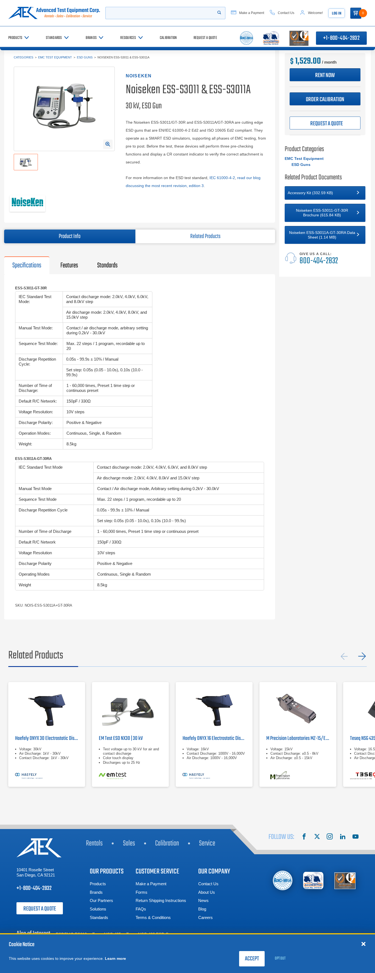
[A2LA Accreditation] (313, 880)
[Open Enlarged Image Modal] (108, 144)
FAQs (141, 909)
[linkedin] (343, 837)
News (203, 900)
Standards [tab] (107, 265)
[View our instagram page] (330, 837)
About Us (206, 892)
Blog (202, 909)
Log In (336, 13)
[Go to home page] (54, 13)
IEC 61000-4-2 (222, 178)
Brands (96, 892)
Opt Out (280, 958)
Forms (141, 892)
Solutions (98, 909)
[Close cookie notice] (363, 943)
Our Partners (101, 900)
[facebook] (304, 837)
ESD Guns (85, 57)
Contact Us (208, 883)
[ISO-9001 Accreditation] (345, 880)
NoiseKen (139, 75)
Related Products (205, 236)
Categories (23, 57)
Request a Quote (39, 908)
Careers (205, 917)
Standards (99, 917)
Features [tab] (69, 265)
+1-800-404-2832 (341, 38)
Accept (252, 958)
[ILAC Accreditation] (283, 880)
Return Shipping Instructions (161, 900)
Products (98, 883)
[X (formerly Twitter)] (317, 837)
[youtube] (355, 837)
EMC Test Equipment (55, 57)
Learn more (115, 958)
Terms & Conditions (153, 917)
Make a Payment (151, 883)
